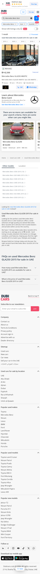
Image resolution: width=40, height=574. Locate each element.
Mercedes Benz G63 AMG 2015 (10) (15, 175)
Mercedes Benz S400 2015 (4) (13, 183)
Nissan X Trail (6, 528)
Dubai (3, 388)
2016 (22, 41)
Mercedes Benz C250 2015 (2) (13, 190)
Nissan (3, 418)
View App (34, 4)
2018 (31, 41)
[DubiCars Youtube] (18, 548)
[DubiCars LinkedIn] (3, 548)
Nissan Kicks (6, 512)
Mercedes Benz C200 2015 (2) (13, 186)
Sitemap (4, 347)
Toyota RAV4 (6, 531)
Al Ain (3, 382)
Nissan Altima (6, 470)
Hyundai (4, 434)
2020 (13, 41)
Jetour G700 (5, 515)
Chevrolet (5, 437)
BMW (3, 424)
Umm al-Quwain (7, 401)
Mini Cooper (6, 534)
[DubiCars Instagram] (13, 548)
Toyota (3, 411)
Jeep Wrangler (6, 485)
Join (34, 309)
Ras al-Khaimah (7, 395)
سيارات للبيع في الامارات (9, 364)
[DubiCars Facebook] (8, 548)
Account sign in (7, 334)
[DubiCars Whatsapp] (34, 548)
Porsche (4, 446)
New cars (4, 354)
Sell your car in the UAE (10, 361)
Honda (3, 443)
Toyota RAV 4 (6, 473)
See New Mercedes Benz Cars (12, 105)
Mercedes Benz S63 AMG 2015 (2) (15, 194)
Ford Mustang (6, 476)
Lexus (3, 421)
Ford (3, 427)
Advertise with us (8, 337)
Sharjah (4, 398)
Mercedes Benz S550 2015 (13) (14, 172)
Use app (31, 12)
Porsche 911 (6, 509)
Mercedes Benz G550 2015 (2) (13, 197)
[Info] (21, 29)
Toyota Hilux (6, 482)
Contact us (5, 321)
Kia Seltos (5, 521)
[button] (3, 4)
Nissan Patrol (6, 460)
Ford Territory (6, 537)
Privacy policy (6, 331)
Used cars (5, 351)
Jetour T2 (4, 502)
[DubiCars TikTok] (23, 548)
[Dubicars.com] (5, 298)
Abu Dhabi (5, 379)
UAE (2, 376)
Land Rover (5, 430)
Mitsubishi (5, 440)
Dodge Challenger (8, 525)
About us (4, 325)
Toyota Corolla (6, 479)
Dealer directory (7, 340)
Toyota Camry (6, 466)
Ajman (3, 385)
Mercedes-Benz (7, 415)
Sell (23, 12)
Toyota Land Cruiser (9, 457)
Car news (4, 357)
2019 (4, 41)
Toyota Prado (6, 463)
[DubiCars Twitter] (29, 548)
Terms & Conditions (9, 328)
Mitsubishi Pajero (8, 489)
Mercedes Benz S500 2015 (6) (13, 179)
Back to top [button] (32, 296)
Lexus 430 (5, 492)
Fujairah (4, 391)
